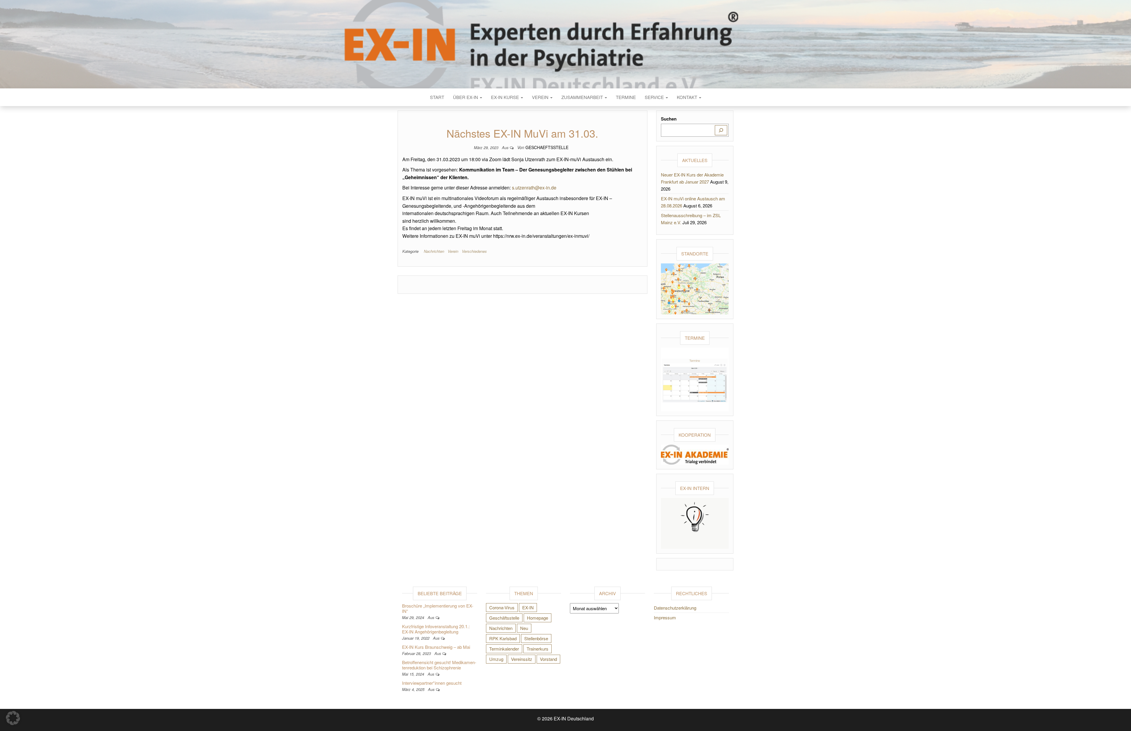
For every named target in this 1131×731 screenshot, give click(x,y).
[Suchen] (721, 130)
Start (437, 97)
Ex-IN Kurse (505, 97)
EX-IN (528, 607)
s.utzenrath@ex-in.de (534, 187)
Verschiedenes (474, 251)
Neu (524, 628)
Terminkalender (504, 649)
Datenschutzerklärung (675, 608)
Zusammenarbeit (582, 97)
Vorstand (548, 659)
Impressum (665, 617)
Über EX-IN (466, 97)
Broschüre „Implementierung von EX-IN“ (437, 608)
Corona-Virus (502, 607)
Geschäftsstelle (504, 618)
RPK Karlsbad (503, 638)
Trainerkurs (537, 649)
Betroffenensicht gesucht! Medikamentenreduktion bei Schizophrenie (439, 665)
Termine (626, 97)
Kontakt (687, 97)
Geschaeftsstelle (546, 147)
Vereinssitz (521, 659)
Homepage (537, 618)
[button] (13, 718)
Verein (541, 97)
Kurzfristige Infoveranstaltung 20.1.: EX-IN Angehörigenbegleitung (436, 629)
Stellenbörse (536, 638)
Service (655, 97)
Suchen (669, 118)
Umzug (496, 659)
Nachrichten (434, 251)
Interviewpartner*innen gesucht (432, 683)
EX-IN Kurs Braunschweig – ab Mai (436, 647)
